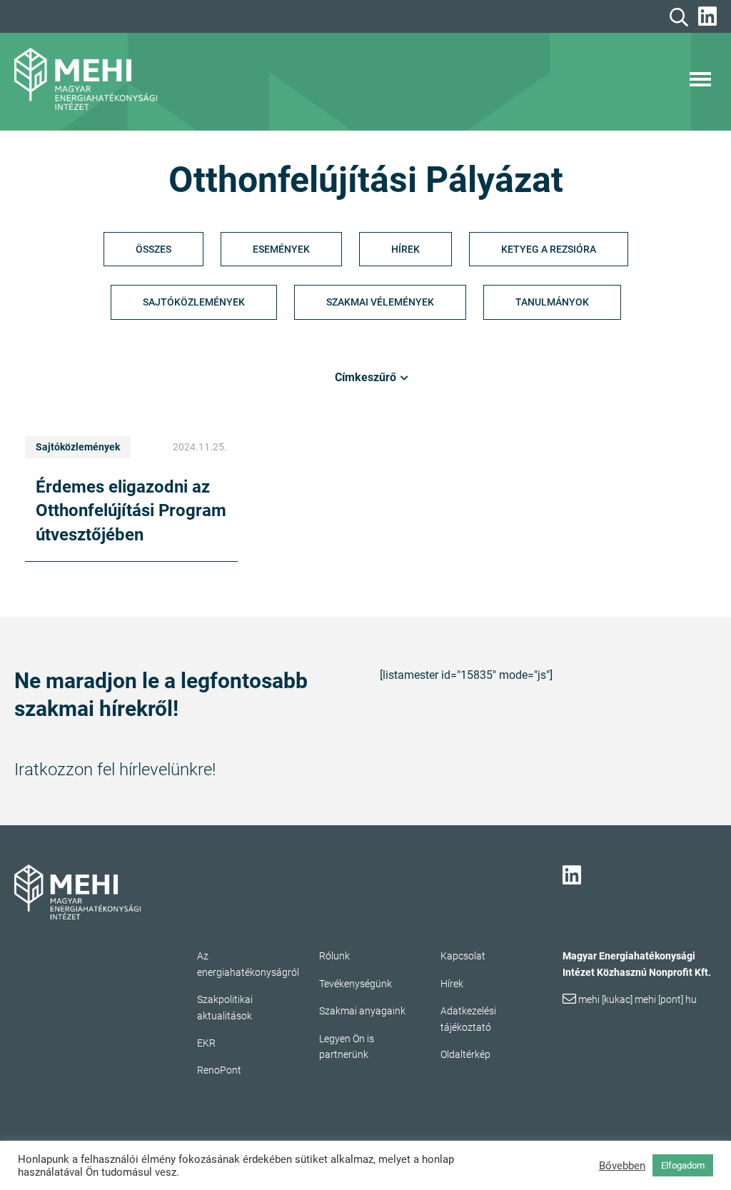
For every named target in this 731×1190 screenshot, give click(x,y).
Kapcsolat (462, 956)
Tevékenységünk (355, 983)
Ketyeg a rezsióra (548, 249)
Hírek (405, 249)
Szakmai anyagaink (362, 1011)
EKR (206, 1043)
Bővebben (622, 1165)
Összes (153, 249)
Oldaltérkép (465, 1054)
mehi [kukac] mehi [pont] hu (637, 999)
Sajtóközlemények (194, 302)
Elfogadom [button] (683, 1165)
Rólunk (334, 956)
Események (281, 249)
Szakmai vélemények (380, 302)
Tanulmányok (552, 302)
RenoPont (219, 1070)
